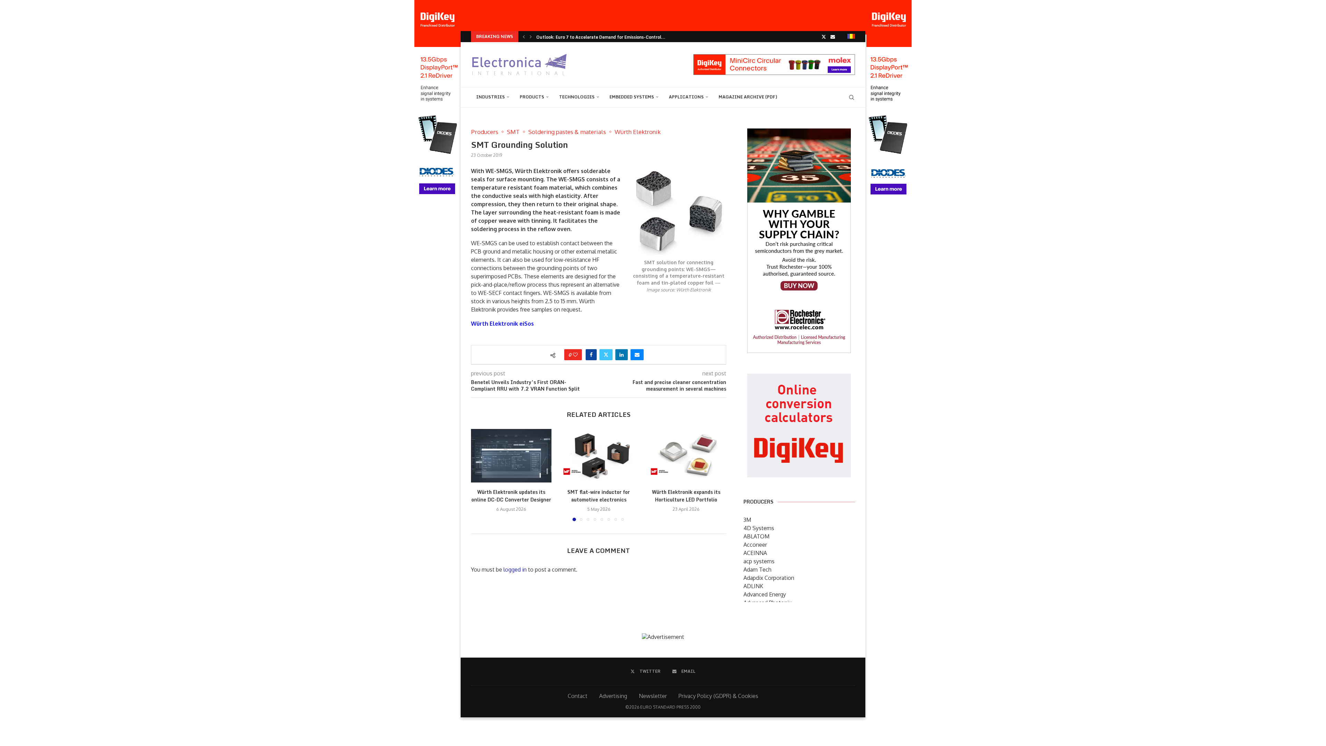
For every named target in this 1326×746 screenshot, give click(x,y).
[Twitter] (823, 36)
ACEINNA (755, 552)
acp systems (759, 561)
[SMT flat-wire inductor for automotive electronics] (598, 455)
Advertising (613, 695)
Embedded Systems (631, 97)
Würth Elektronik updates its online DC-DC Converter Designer (511, 496)
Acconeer (755, 544)
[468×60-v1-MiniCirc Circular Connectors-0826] (774, 57)
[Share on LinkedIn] (621, 354)
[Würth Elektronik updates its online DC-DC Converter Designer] (511, 455)
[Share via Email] (637, 354)
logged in (515, 569)
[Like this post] (575, 354)
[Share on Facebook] (591, 354)
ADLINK (753, 586)
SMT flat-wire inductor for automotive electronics (598, 496)
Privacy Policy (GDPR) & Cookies (718, 695)
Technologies (577, 97)
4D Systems (758, 528)
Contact (577, 695)
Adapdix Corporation (768, 577)
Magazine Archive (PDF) (748, 97)
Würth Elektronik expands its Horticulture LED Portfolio (686, 496)
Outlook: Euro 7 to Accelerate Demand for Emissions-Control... (600, 37)
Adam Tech (757, 569)
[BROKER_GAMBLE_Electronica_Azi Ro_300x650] (799, 133)
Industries (490, 97)
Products (532, 97)
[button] (524, 36)
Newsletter (653, 695)
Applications (686, 97)
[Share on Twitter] (606, 354)
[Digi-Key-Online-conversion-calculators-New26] (799, 378)
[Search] (851, 97)
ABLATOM (756, 536)
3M (747, 519)
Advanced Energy (764, 594)
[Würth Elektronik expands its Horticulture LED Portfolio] (686, 455)
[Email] (832, 36)
